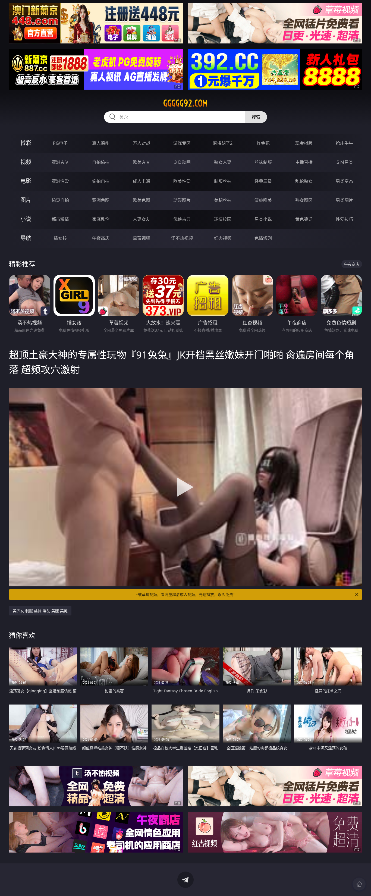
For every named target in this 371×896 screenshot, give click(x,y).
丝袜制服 (263, 162)
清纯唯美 (263, 200)
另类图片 (344, 200)
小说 (25, 219)
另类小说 (263, 219)
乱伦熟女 (304, 181)
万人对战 (141, 143)
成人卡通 (141, 181)
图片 (25, 200)
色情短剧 (263, 238)
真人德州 (100, 143)
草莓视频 (141, 238)
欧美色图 (141, 200)
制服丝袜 (222, 181)
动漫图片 (182, 200)
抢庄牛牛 (344, 143)
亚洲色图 (100, 200)
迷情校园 (222, 219)
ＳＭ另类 (344, 162)
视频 (25, 162)
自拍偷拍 (100, 162)
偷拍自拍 (100, 181)
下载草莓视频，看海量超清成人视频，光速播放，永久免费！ (185, 594)
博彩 (25, 143)
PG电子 (60, 143)
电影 (25, 181)
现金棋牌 (304, 143)
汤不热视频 (182, 238)
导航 (25, 238)
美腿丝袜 (222, 200)
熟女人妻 (222, 162)
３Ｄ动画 (182, 162)
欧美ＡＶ (141, 162)
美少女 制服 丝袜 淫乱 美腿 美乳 (40, 610)
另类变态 (344, 181)
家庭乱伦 (100, 219)
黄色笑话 (304, 219)
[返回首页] (359, 884)
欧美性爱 (182, 181)
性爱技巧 (344, 219)
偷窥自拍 (60, 200)
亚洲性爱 (60, 181)
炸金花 (263, 143)
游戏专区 (182, 143)
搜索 (256, 117)
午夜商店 (100, 238)
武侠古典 (182, 219)
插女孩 (60, 238)
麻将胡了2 (222, 143)
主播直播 (304, 162)
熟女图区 (304, 200)
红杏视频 (222, 238)
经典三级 (263, 181)
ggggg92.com (185, 103)
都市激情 (60, 219)
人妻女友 (141, 219)
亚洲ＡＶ (60, 162)
